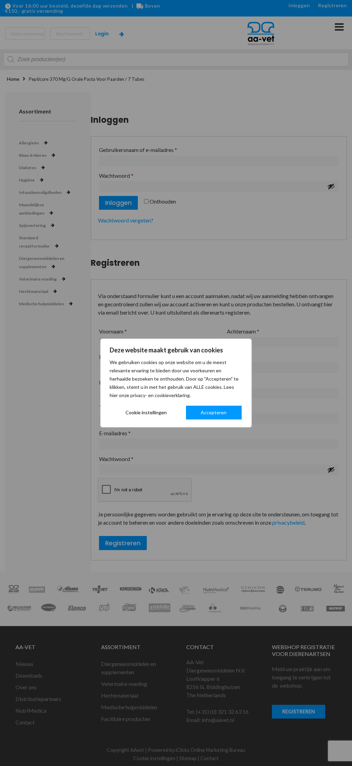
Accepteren (214, 412)
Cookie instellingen (146, 412)
